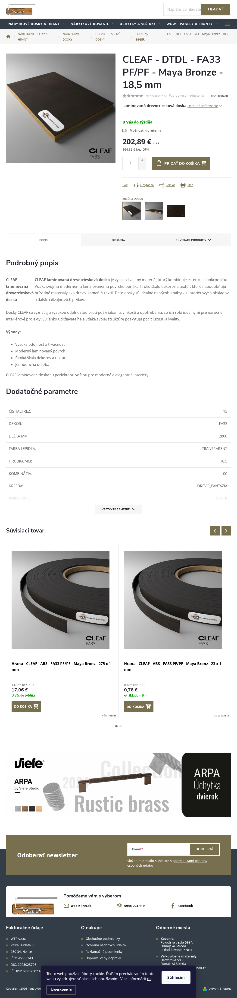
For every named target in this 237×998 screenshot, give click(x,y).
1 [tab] (116, 726)
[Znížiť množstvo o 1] (142, 167)
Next (226, 530)
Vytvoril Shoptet (220, 988)
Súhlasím (176, 977)
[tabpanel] (62, 631)
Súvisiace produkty (191, 240)
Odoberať (205, 849)
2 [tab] (120, 726)
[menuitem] (37, 24)
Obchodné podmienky (103, 939)
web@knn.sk (81, 905)
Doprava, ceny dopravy (103, 958)
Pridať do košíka (182, 163)
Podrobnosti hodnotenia (186, 96)
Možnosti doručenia (145, 130)
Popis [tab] (43, 240)
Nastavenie (61, 989)
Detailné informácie (202, 106)
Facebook (185, 905)
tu (149, 978)
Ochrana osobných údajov (106, 945)
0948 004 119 (134, 905)
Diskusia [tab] (118, 240)
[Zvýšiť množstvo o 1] (142, 160)
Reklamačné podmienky (104, 952)
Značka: (132, 198)
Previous (215, 530)
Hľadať (215, 9)
